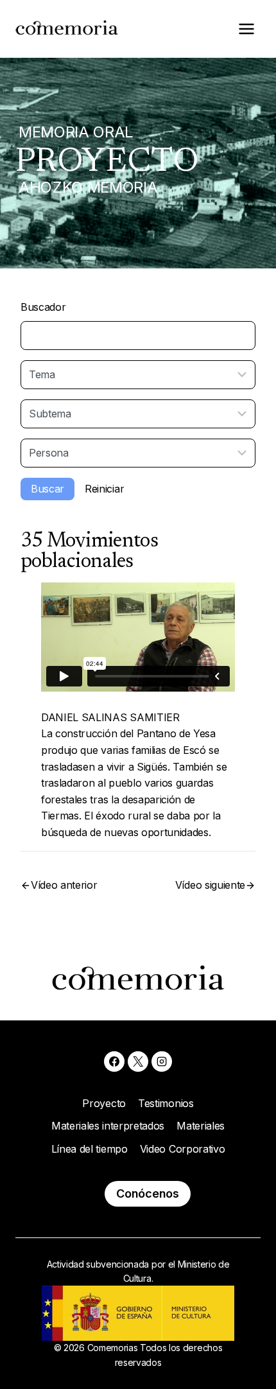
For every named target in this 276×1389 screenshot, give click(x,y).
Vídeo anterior (64, 884)
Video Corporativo (182, 1148)
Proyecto (103, 1103)
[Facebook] (114, 1061)
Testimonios (165, 1103)
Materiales (201, 1125)
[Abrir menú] (246, 28)
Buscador (43, 307)
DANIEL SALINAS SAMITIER (110, 717)
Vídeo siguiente (210, 884)
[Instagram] (161, 1061)
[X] (138, 1061)
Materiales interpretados (107, 1125)
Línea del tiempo (89, 1148)
